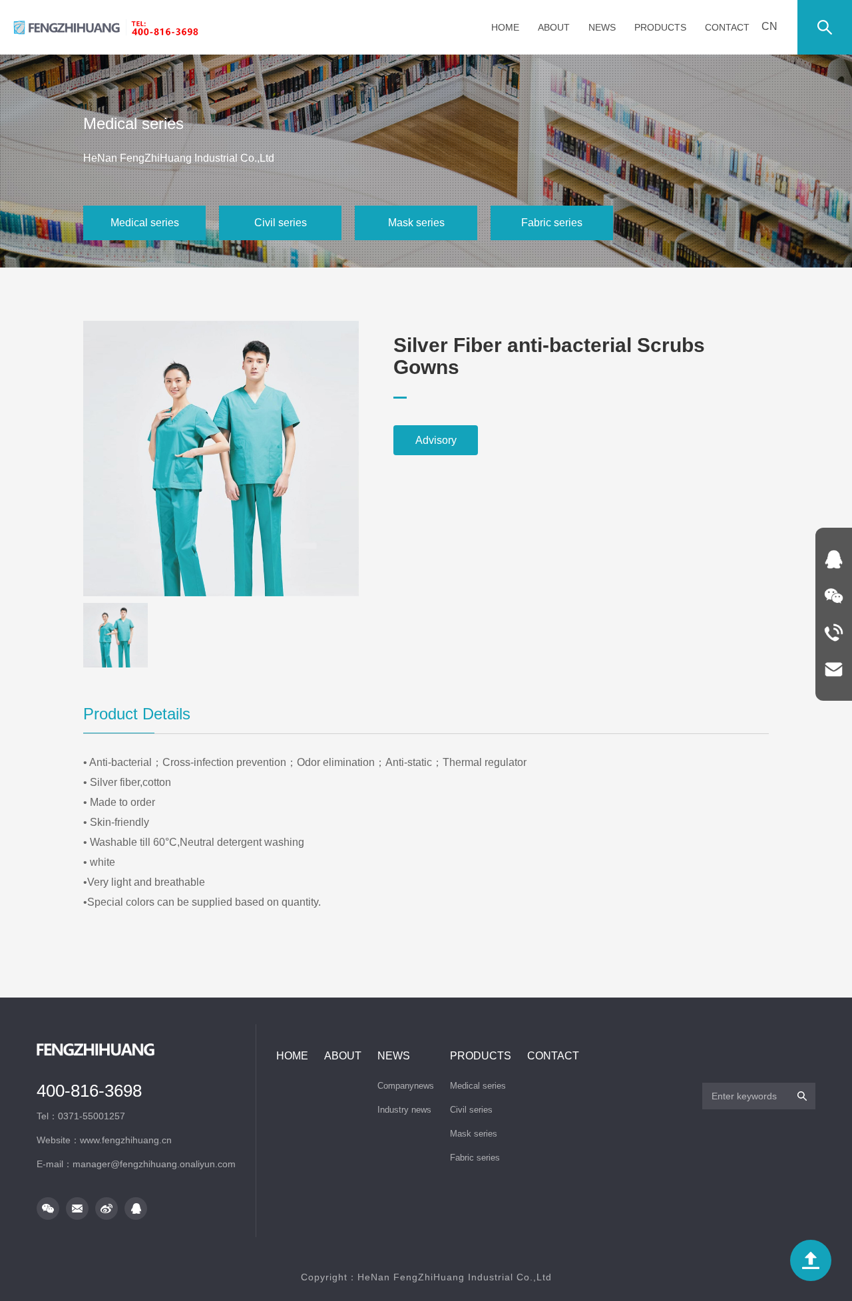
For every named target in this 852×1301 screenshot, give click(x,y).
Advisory (436, 440)
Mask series (416, 222)
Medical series (144, 222)
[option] (221, 458)
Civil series (280, 222)
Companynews (405, 1086)
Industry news (404, 1110)
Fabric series (551, 222)
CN (769, 26)
